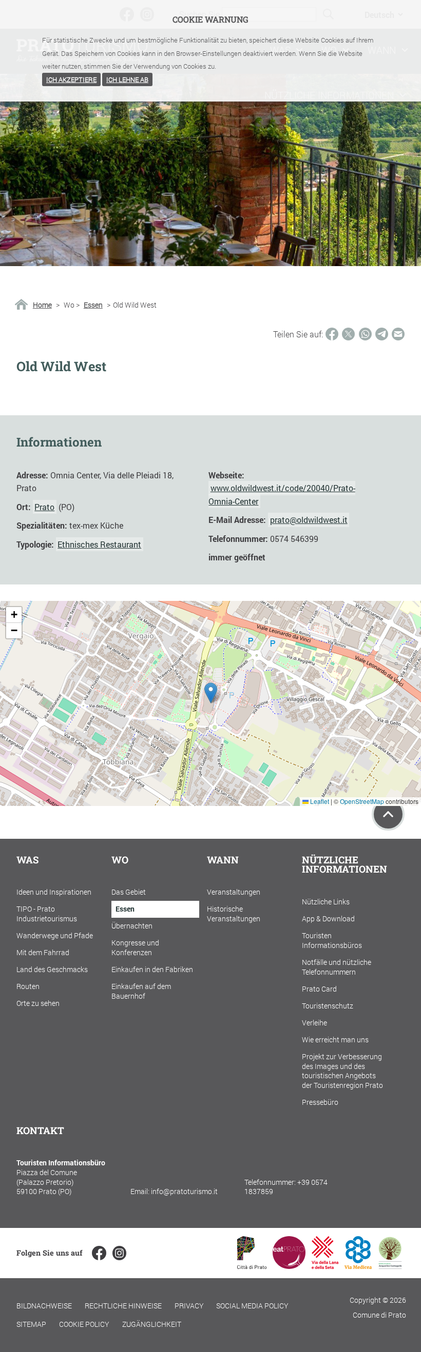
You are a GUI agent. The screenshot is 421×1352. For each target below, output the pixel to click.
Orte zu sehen (38, 1003)
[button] (210, 692)
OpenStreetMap (362, 801)
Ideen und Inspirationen (53, 892)
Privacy (189, 1305)
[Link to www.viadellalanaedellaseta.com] (325, 1265)
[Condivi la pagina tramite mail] (398, 334)
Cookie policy (84, 1324)
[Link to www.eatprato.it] (289, 1265)
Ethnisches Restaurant (99, 544)
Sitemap (31, 1324)
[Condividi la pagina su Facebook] (332, 334)
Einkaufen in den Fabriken (152, 969)
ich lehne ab (127, 79)
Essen (93, 305)
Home (42, 305)
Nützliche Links (326, 901)
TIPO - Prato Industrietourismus (46, 913)
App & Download (328, 918)
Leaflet (319, 801)
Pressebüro (320, 1102)
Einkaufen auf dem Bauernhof (141, 991)
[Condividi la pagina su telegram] (381, 334)
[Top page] (388, 814)
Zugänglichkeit (151, 1324)
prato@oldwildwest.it (309, 519)
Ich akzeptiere (71, 79)
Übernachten (131, 926)
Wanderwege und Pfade (54, 935)
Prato (44, 506)
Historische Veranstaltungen (233, 913)
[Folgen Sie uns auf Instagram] (119, 1253)
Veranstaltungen (233, 892)
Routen (28, 986)
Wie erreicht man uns (335, 1039)
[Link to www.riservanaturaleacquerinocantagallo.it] (390, 1265)
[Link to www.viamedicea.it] (358, 1265)
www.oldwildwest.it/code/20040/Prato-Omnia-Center (281, 494)
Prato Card (319, 989)
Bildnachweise (44, 1305)
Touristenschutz (327, 1006)
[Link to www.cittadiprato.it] (251, 1265)
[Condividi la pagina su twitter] (348, 334)
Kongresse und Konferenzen (135, 947)
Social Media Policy (252, 1305)
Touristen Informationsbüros (332, 940)
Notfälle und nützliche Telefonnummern (336, 967)
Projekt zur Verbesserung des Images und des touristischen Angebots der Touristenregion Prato (342, 1071)
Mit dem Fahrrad (42, 952)
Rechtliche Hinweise (123, 1305)
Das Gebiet (128, 892)
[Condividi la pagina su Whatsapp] (365, 334)
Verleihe (314, 1022)
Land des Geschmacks (52, 969)
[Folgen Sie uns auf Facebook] (99, 1253)
